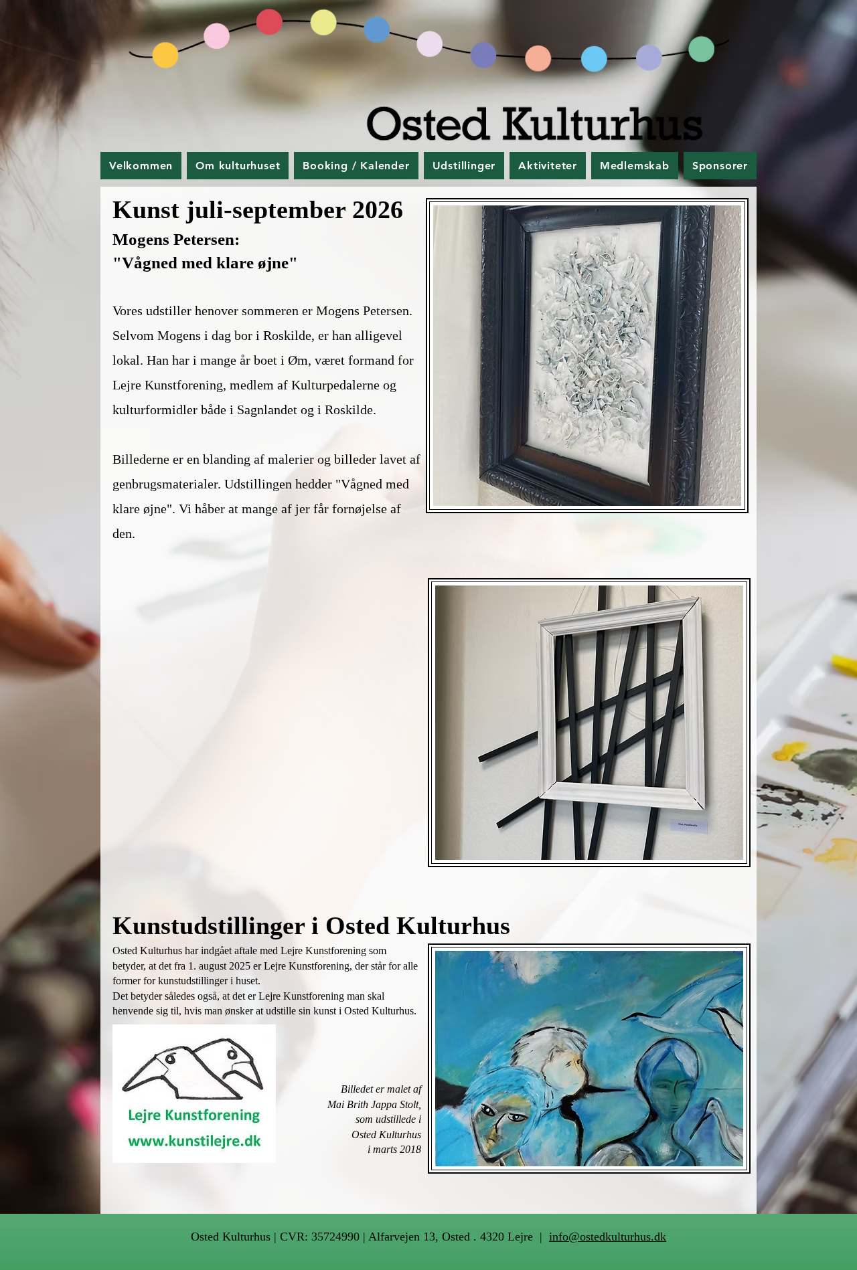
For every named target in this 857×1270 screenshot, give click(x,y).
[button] (238, 165)
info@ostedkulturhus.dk (607, 1236)
